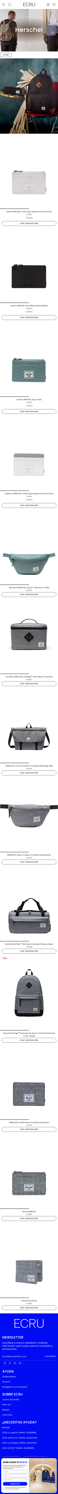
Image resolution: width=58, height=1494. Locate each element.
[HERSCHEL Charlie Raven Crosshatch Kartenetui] (29, 1082)
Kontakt (5, 1427)
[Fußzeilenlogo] (29, 1323)
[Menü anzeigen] (3, 4)
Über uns (6, 1404)
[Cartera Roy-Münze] (29, 1260)
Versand (6, 1381)
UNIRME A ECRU (15, 1484)
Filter (6, 55)
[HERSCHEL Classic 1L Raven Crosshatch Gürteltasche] (29, 814)
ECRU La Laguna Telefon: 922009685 (19, 1432)
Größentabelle (9, 1376)
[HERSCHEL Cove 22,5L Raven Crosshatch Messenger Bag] (29, 725)
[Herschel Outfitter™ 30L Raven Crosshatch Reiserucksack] (29, 903)
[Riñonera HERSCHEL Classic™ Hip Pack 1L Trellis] (29, 547)
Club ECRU (7, 1414)
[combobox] (14, 1479)
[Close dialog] (55, 1460)
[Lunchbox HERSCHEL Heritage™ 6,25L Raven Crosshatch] (29, 636)
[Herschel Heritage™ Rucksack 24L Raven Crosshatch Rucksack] (29, 993)
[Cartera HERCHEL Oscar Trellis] (29, 359)
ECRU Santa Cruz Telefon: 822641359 (19, 1437)
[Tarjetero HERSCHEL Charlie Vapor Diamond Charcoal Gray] (29, 453)
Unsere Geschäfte (10, 1399)
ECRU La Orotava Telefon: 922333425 (19, 1442)
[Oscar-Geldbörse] (29, 1171)
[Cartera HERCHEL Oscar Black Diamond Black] (29, 265)
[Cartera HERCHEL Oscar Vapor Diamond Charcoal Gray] (29, 171)
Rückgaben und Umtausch (14, 1386)
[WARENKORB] (54, 4)
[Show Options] (26, 1479)
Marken (5, 1409)
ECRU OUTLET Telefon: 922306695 (18, 1448)
